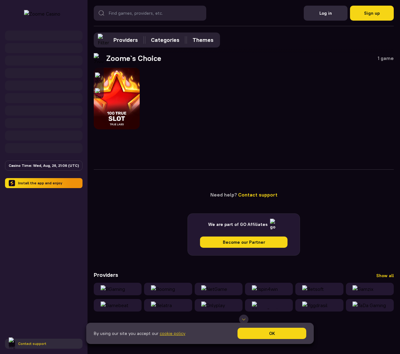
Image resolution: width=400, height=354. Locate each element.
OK (272, 333)
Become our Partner (244, 242)
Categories (165, 39)
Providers (125, 39)
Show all (385, 275)
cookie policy (172, 333)
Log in (325, 13)
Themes (202, 39)
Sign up (372, 13)
